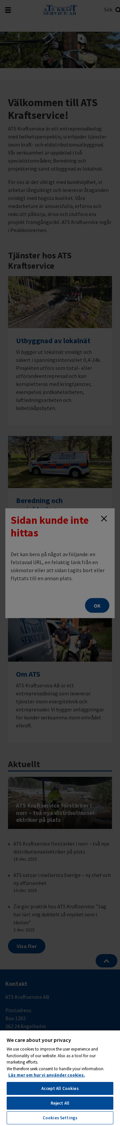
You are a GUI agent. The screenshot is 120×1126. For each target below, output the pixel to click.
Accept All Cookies (59, 1088)
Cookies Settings (60, 1118)
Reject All (60, 1103)
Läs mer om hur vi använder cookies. (46, 1075)
